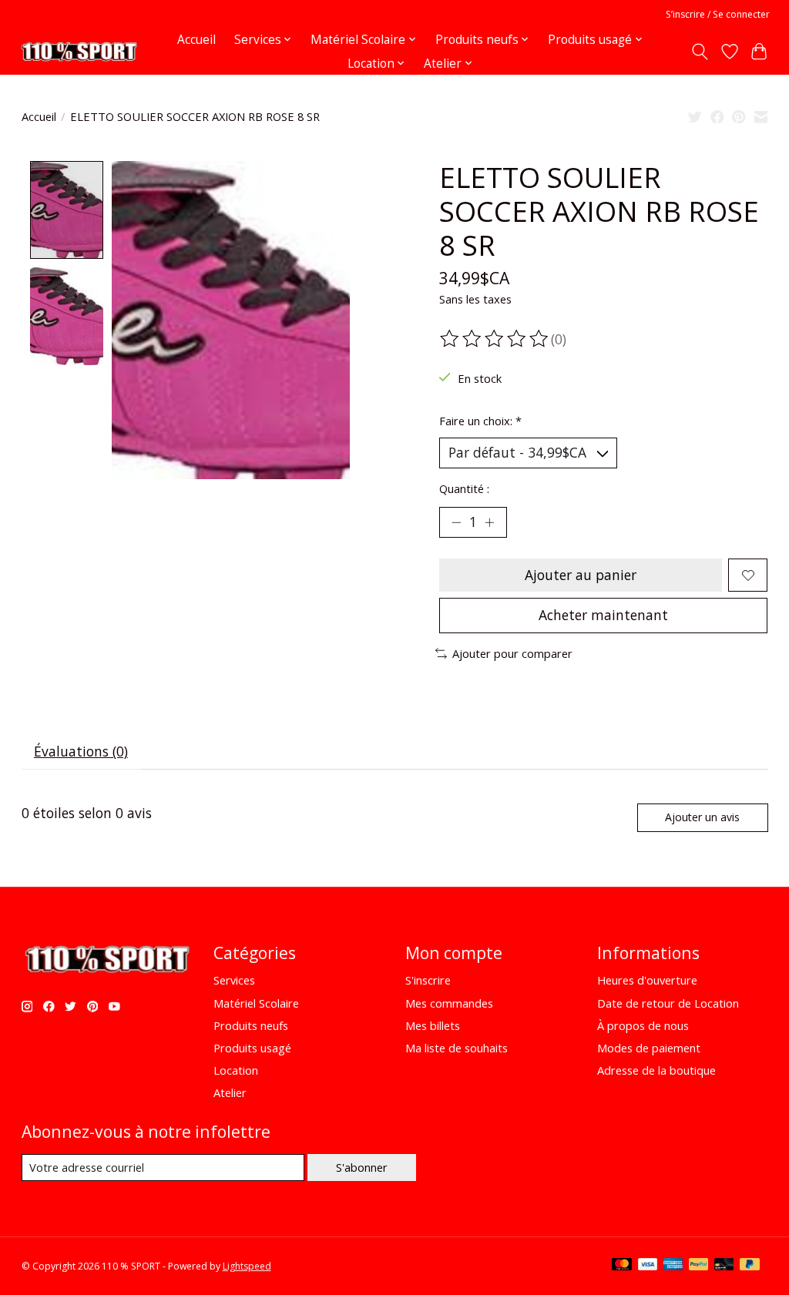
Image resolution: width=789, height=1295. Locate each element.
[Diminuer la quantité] (456, 522)
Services (234, 980)
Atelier (230, 1092)
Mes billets (432, 1025)
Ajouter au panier (580, 574)
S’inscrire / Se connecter (718, 14)
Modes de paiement (648, 1047)
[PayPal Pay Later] (750, 1265)
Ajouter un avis (702, 817)
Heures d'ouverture (647, 980)
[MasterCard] (622, 1265)
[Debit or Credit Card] (724, 1265)
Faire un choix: (480, 420)
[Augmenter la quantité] (489, 522)
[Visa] (648, 1265)
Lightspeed (247, 1266)
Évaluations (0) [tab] (81, 751)
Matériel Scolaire (256, 1003)
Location (235, 1070)
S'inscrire (428, 980)
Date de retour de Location (668, 1003)
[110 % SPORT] (78, 51)
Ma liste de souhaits (456, 1047)
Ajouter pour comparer (512, 653)
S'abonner (362, 1167)
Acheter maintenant (603, 615)
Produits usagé (252, 1047)
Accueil (196, 40)
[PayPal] (699, 1265)
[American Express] (673, 1265)
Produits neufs (250, 1025)
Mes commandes (449, 1003)
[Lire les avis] (495, 339)
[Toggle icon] (699, 51)
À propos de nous (643, 1025)
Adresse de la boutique (656, 1070)
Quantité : (464, 488)
